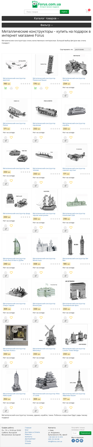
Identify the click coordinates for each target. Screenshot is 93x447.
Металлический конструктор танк (16, 168)
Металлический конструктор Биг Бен (75, 259)
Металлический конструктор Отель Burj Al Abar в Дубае (14, 259)
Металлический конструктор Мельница (44, 349)
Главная (28, 428)
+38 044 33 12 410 (55, 437)
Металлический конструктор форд (16, 213)
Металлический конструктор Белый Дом (44, 304)
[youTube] (77, 441)
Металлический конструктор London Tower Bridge (74, 349)
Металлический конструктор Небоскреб (14, 394)
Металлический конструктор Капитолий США (74, 214)
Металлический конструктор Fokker (14, 124)
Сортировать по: (66, 49)
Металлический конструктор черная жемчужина (44, 214)
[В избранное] (17, 88)
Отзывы (28, 441)
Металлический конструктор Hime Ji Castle (46, 394)
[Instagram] (81, 441)
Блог (26, 430)
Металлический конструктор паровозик (44, 124)
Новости (28, 434)
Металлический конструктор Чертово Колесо (14, 349)
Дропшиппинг (30, 439)
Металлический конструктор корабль (74, 124)
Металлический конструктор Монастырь (44, 259)
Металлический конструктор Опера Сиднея (14, 304)
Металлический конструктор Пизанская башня (44, 79)
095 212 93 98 (53, 439)
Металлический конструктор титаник (44, 169)
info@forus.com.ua (55, 441)
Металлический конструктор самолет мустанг (74, 169)
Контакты (28, 437)
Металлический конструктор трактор (74, 79)
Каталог (28, 443)
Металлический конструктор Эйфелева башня (74, 394)
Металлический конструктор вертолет (14, 79)
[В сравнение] (11, 88)
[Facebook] (73, 441)
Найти (64, 12)
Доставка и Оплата (32, 432)
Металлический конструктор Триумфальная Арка (74, 304)
